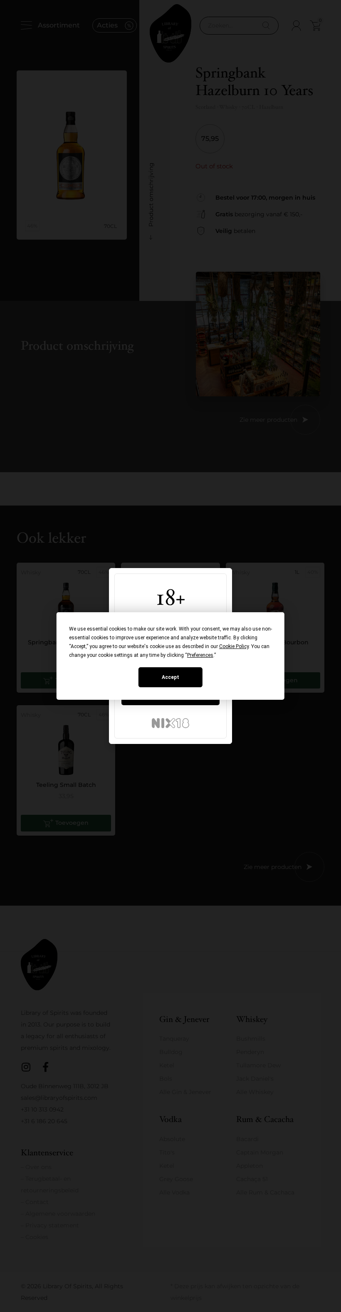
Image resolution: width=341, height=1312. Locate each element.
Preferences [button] (200, 655)
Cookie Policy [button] (234, 646)
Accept (170, 677)
